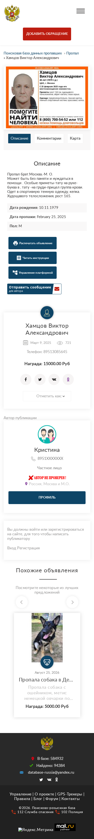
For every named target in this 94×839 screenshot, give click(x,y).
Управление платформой (36, 272)
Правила (22, 799)
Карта (75, 138)
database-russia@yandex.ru (51, 772)
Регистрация (28, 548)
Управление (21, 794)
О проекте (44, 794)
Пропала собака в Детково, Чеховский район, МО (47, 679)
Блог (38, 799)
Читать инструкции (36, 258)
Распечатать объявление (35, 243)
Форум (52, 799)
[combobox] (47, 396)
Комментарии (49, 138)
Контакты (70, 799)
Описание (19, 138)
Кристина (47, 450)
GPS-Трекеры (69, 794)
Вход (11, 548)
